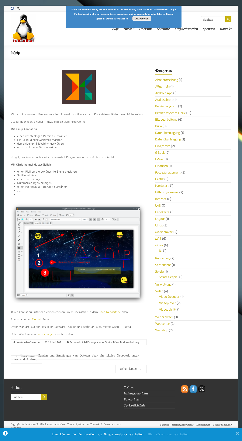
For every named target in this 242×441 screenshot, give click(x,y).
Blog (115, 29)
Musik (159, 245)
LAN (158, 206)
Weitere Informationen (117, 18)
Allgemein (162, 86)
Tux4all (128, 29)
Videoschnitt (167, 310)
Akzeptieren (141, 18)
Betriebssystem (166, 106)
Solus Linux (131, 369)
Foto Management (168, 172)
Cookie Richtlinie (134, 405)
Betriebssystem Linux (170, 113)
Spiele (159, 272)
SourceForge (45, 334)
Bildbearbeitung (129, 342)
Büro (116, 342)
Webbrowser (164, 317)
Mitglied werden (186, 29)
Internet (160, 199)
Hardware (162, 186)
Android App (163, 93)
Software (163, 29)
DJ (160, 251)
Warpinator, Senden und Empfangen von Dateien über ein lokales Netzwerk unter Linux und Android (75, 357)
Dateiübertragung (167, 133)
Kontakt (225, 29)
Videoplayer (167, 303)
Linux (159, 225)
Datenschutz (131, 399)
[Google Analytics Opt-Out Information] (5, 434)
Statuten (129, 387)
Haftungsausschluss (136, 393)
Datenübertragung (168, 139)
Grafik (108, 342)
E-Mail (159, 159)
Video (159, 291)
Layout (160, 219)
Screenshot (76, 342)
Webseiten (162, 324)
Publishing (162, 258)
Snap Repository (110, 312)
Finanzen (161, 166)
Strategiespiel (168, 277)
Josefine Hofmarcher (28, 342)
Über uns (145, 29)
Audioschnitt (164, 100)
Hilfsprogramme (94, 342)
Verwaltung (163, 285)
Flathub (37, 319)
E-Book (160, 153)
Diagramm (162, 146)
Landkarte (162, 212)
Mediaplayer (164, 232)
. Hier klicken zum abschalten (167, 434)
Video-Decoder (169, 297)
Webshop (161, 330)
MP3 (158, 239)
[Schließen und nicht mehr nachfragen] (237, 434)
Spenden (208, 29)
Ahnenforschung (166, 80)
